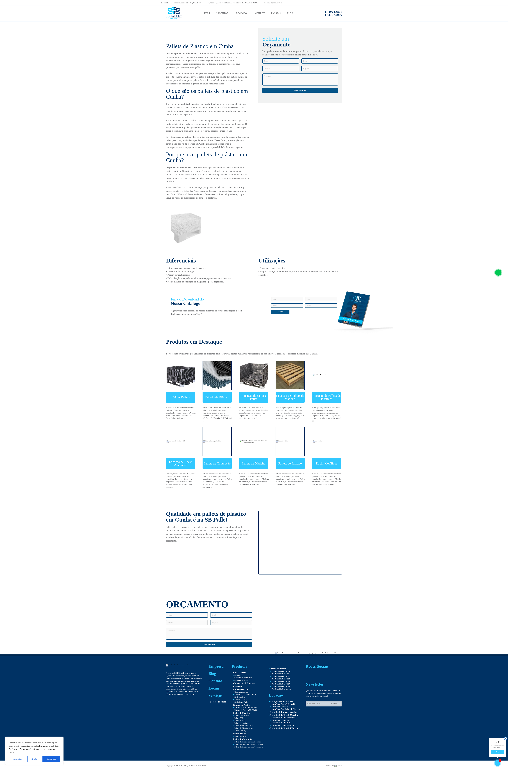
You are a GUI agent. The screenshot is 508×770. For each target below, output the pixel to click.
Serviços (215, 695)
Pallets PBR (238, 718)
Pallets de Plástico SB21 (281, 674)
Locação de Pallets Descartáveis (283, 718)
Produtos (239, 666)
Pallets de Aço (239, 734)
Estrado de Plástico (217, 397)
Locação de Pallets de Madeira (290, 397)
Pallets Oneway (240, 731)
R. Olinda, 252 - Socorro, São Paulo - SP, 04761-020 (181, 3)
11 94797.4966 (331, 15)
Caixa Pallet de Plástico (243, 678)
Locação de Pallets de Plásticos (327, 397)
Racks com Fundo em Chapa (245, 694)
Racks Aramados (240, 700)
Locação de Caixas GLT (281, 707)
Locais (213, 688)
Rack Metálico (239, 697)
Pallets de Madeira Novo (243, 728)
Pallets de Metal (240, 736)
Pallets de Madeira (254, 463)
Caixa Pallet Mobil (241, 680)
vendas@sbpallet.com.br (272, 3)
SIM (497, 752)
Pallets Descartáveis (241, 716)
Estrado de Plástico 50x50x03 (245, 708)
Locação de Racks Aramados (180, 463)
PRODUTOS (222, 13)
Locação (276, 695)
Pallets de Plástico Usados (281, 689)
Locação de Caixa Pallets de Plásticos (286, 709)
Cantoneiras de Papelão (244, 683)
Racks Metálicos (326, 463)
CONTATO (260, 13)
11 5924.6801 (333, 11)
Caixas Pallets (181, 397)
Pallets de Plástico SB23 (281, 679)
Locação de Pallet (218, 702)
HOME (207, 13)
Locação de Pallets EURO (281, 723)
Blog (212, 674)
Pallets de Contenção (217, 463)
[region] (34, 751)
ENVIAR (334, 703)
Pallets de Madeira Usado (243, 726)
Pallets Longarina (241, 723)
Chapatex (237, 686)
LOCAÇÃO (241, 13)
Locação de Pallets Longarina (283, 725)
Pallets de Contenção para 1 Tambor (247, 742)
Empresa (216, 666)
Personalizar (17, 759)
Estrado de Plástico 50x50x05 (245, 710)
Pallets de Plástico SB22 (281, 676)
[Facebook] (343, 3)
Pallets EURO (239, 721)
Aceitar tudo (51, 759)
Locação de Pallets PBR (280, 720)
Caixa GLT (238, 675)
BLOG (290, 13)
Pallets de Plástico (290, 463)
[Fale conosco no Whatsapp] (498, 273)
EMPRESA (276, 13)
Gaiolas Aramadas (241, 692)
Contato (215, 681)
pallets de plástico (184, 53)
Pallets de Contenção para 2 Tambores (248, 744)
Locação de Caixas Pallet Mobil (283, 704)
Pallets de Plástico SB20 (281, 671)
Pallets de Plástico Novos (281, 686)
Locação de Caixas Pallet (253, 397)
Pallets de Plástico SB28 (281, 681)
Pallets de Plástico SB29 (281, 684)
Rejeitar (34, 759)
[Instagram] (348, 3)
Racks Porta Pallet (241, 702)
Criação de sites (329, 765)
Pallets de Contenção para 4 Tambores (248, 747)
